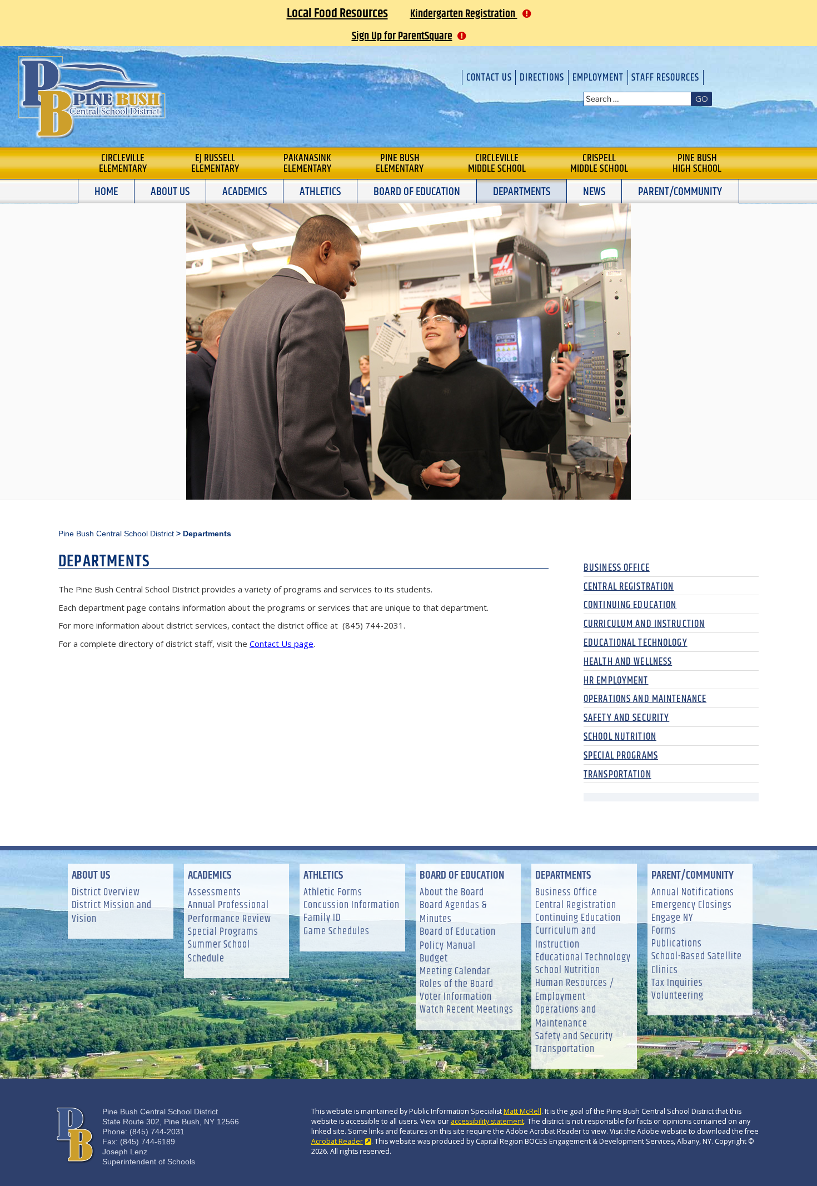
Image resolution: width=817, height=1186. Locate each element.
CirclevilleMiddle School (497, 163)
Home (106, 192)
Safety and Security (626, 718)
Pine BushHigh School (696, 163)
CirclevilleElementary (123, 163)
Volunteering (677, 996)
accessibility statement (487, 1121)
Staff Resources (665, 77)
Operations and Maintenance (645, 699)
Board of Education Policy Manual (458, 939)
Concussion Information (351, 906)
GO (701, 98)
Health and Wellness (628, 662)
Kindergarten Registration (463, 14)
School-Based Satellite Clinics (696, 964)
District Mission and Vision (112, 912)
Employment (598, 77)
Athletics (320, 192)
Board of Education (416, 192)
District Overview (106, 893)
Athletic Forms (332, 893)
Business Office (617, 568)
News (594, 192)
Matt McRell (522, 1111)
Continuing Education (630, 605)
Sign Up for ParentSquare (402, 36)
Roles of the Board (457, 984)
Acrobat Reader (337, 1141)
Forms (663, 931)
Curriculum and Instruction (644, 624)
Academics (244, 192)
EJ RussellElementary (215, 163)
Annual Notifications (692, 893)
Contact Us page (281, 643)
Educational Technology (636, 643)
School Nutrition (620, 737)
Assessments (214, 893)
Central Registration (629, 587)
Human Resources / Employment (574, 990)
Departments (521, 192)
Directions (542, 77)
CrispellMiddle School (599, 163)
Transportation (617, 775)
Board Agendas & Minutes (453, 912)
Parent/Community (680, 192)
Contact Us (489, 77)
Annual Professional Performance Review (229, 912)
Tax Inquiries (677, 983)
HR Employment (616, 681)
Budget (434, 959)
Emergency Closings (691, 906)
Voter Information (456, 997)
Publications (676, 944)
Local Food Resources (337, 13)
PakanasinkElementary (307, 163)
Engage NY (672, 918)
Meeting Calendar (455, 972)
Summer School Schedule (219, 952)
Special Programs (621, 756)
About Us (170, 192)
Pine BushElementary (400, 163)
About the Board (452, 893)
